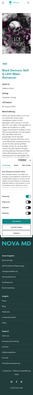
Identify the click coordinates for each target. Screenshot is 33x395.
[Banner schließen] (30, 160)
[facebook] (16, 382)
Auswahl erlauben (16, 227)
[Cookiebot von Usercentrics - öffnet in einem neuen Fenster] (19, 160)
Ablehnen (16, 233)
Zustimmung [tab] (6, 165)
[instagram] (11, 382)
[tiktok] (21, 382)
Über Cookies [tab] (26, 165)
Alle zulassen (16, 221)
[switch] (28, 202)
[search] (28, 3)
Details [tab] (16, 165)
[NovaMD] (4, 238)
